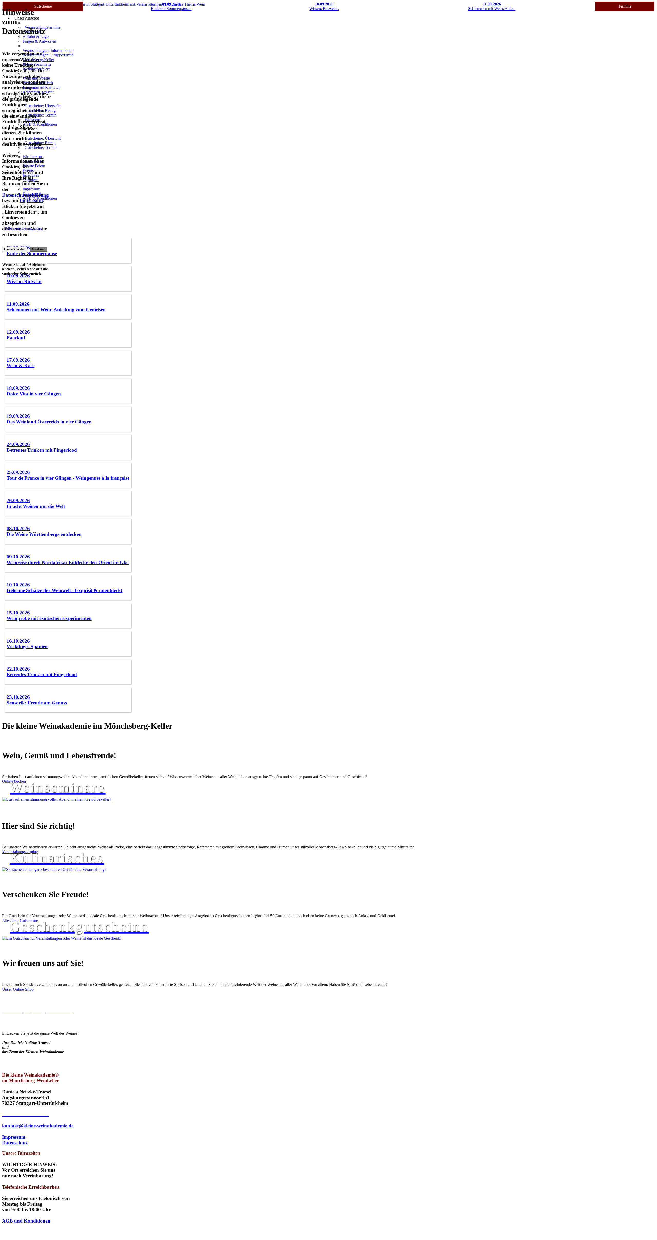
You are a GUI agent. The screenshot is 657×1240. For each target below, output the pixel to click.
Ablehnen (38, 249)
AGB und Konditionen (26, 1221)
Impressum (13, 1137)
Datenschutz (15, 1142)
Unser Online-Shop (18, 989)
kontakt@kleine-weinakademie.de (37, 1125)
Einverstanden (14, 249)
